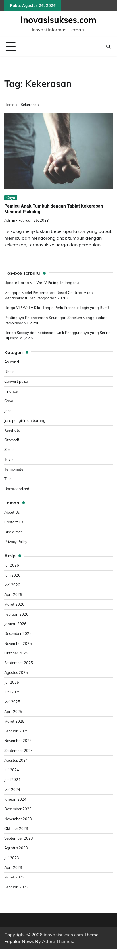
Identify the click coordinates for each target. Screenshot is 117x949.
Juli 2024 (11, 770)
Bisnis (9, 371)
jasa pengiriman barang (24, 420)
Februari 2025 (16, 731)
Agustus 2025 (16, 672)
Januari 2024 (15, 799)
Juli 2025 (11, 682)
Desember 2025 (18, 633)
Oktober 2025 (16, 653)
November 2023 (18, 819)
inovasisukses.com (58, 19)
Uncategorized (16, 488)
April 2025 (13, 711)
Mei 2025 (12, 701)
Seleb (9, 449)
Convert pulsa (16, 381)
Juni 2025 (12, 692)
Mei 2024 (12, 789)
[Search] (108, 46)
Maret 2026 (14, 604)
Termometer (14, 469)
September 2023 (18, 838)
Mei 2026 (12, 585)
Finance (11, 391)
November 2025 (18, 643)
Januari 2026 (15, 623)
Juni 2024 (12, 779)
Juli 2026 (11, 565)
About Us (12, 512)
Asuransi (11, 362)
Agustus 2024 (16, 760)
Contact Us (13, 522)
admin (9, 220)
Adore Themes (57, 941)
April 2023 (13, 867)
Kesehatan (13, 430)
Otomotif (11, 440)
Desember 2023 (18, 809)
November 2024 (18, 740)
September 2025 (18, 662)
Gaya (10, 197)
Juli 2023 (11, 857)
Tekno (9, 459)
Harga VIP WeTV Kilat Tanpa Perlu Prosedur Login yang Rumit (57, 307)
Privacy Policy (15, 541)
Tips (7, 478)
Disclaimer (13, 532)
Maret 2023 (14, 877)
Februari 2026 (16, 614)
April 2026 (13, 594)
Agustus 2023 (16, 848)
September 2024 (18, 750)
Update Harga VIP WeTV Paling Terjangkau (41, 282)
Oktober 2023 (16, 828)
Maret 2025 (14, 721)
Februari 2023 (16, 887)
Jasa (8, 410)
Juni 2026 (12, 575)
